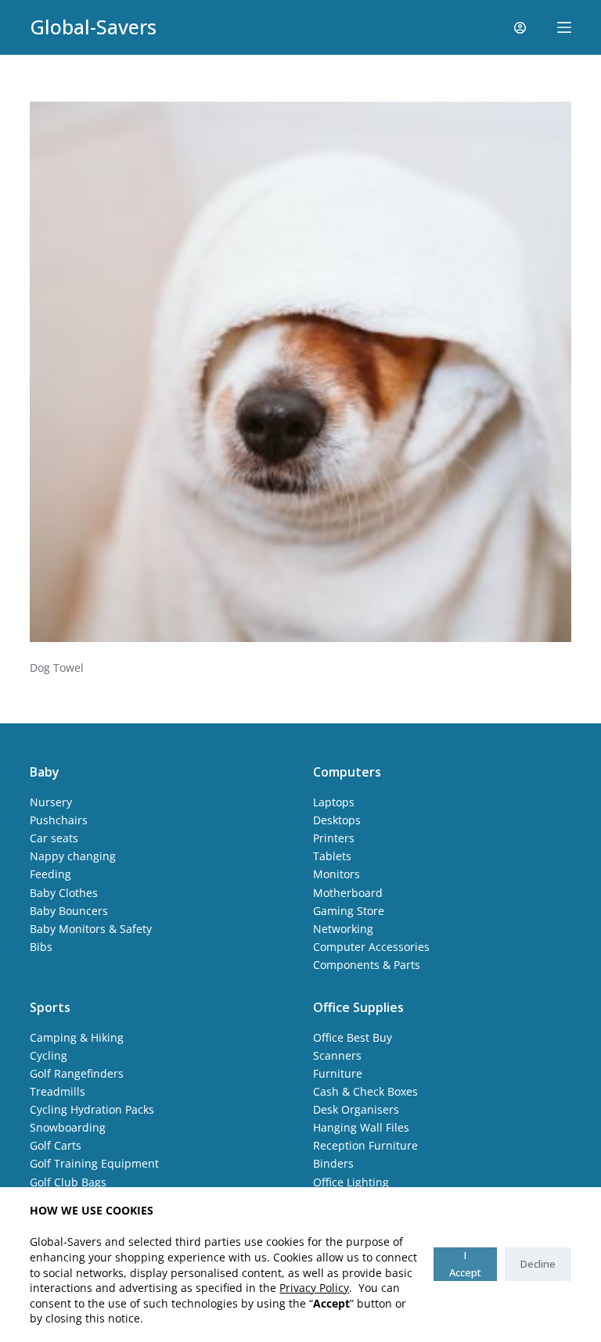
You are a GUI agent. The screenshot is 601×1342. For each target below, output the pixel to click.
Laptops (333, 802)
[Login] (520, 28)
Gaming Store (348, 910)
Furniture (337, 1073)
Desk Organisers (356, 1109)
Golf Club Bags (68, 1182)
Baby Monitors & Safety (91, 928)
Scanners (337, 1055)
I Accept (465, 1263)
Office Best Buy (352, 1037)
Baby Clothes (64, 892)
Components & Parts (366, 964)
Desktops (337, 820)
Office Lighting (351, 1182)
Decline (538, 1264)
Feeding (50, 874)
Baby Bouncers (69, 910)
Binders (333, 1163)
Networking (343, 928)
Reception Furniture (365, 1145)
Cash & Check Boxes (365, 1091)
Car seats (54, 838)
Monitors (336, 874)
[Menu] (564, 27)
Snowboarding (68, 1127)
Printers (333, 838)
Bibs (41, 946)
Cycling (48, 1055)
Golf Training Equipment (94, 1163)
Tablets (332, 856)
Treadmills (57, 1091)
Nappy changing (73, 856)
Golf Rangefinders (77, 1073)
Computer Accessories (371, 946)
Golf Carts (55, 1145)
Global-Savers (93, 26)
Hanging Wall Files (361, 1127)
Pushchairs (59, 820)
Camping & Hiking (77, 1037)
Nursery (51, 802)
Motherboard (348, 892)
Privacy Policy (314, 1287)
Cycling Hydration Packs (92, 1109)
